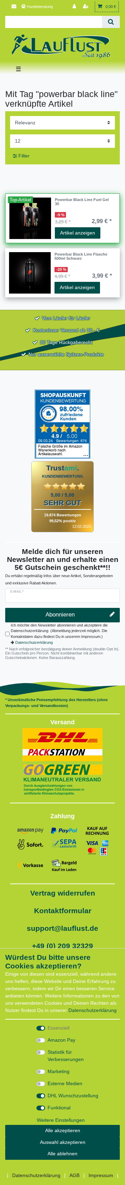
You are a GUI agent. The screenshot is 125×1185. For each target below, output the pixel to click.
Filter (23, 156)
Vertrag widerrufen (62, 893)
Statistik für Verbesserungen (66, 1055)
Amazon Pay (61, 1040)
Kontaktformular (62, 911)
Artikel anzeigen (77, 233)
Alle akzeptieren (62, 1130)
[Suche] (111, 22)
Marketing (58, 1071)
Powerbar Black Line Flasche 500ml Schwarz (81, 256)
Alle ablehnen (62, 1153)
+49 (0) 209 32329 (62, 946)
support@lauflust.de (62, 928)
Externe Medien (65, 1083)
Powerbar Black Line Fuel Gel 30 (82, 202)
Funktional (59, 1107)
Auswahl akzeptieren (62, 1142)
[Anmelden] (75, 6)
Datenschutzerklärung (34, 642)
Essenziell (58, 1028)
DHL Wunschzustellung (73, 1095)
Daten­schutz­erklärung (92, 1010)
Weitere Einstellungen (61, 1120)
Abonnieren (60, 614)
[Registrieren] (86, 6)
